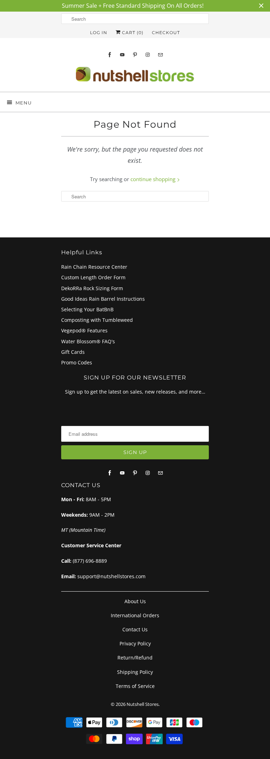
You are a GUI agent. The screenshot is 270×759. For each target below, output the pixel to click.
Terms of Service (135, 686)
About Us (135, 601)
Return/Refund (135, 657)
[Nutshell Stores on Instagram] (147, 55)
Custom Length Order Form (93, 277)
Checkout (166, 32)
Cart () (132, 32)
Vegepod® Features (84, 330)
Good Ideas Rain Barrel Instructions (103, 298)
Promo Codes (76, 362)
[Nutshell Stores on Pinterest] (135, 55)
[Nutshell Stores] (135, 76)
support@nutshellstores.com (111, 576)
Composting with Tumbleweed (97, 320)
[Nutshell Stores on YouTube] (122, 55)
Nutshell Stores (143, 704)
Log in (98, 32)
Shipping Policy (135, 672)
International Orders (135, 615)
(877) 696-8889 (90, 560)
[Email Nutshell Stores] (160, 55)
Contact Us (135, 629)
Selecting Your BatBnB (87, 309)
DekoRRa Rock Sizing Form (92, 288)
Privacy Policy (135, 643)
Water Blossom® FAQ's (88, 341)
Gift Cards (73, 352)
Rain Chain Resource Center (94, 266)
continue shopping (153, 179)
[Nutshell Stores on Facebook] (109, 55)
